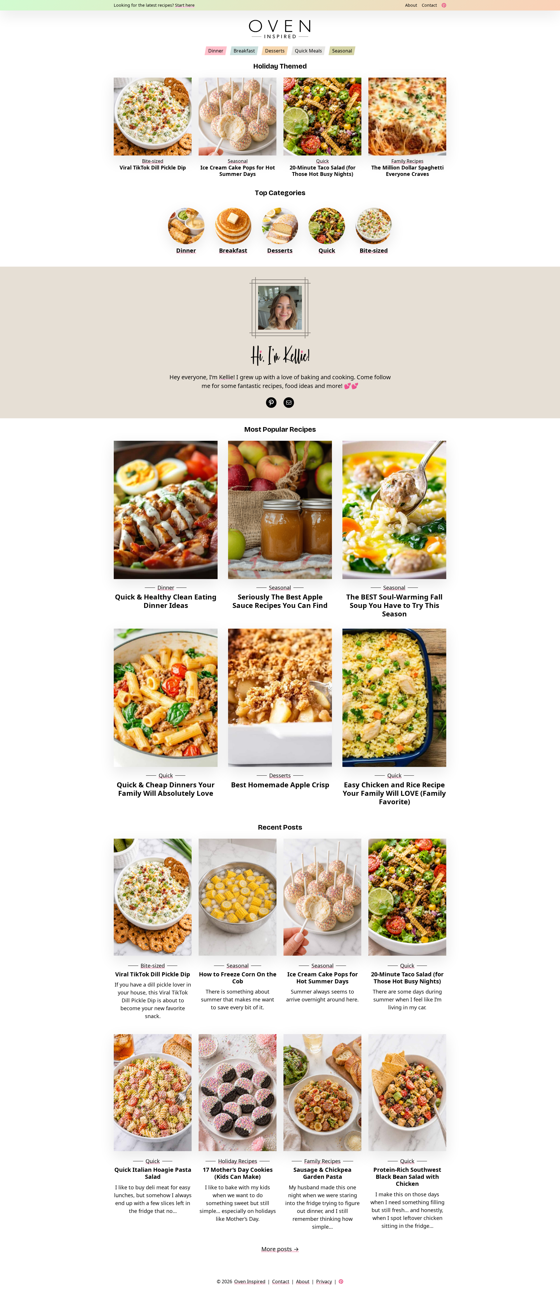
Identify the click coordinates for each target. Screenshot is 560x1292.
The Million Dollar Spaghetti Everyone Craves (407, 171)
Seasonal (238, 161)
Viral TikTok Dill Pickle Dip (153, 168)
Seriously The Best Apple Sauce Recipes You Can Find (280, 601)
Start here (185, 5)
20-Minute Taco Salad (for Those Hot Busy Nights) (323, 171)
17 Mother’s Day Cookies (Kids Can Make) (238, 1173)
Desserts (280, 250)
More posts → (280, 1249)
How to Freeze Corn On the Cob (237, 978)
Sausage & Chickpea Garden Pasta (322, 1173)
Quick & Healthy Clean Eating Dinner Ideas (165, 601)
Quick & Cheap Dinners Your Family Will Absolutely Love (166, 789)
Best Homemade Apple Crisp (280, 785)
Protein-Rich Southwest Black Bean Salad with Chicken (407, 1176)
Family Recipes (407, 161)
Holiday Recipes (237, 1161)
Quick (322, 161)
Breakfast (233, 250)
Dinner (186, 250)
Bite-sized (152, 161)
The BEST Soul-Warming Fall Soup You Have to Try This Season (394, 605)
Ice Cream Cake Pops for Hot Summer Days (237, 171)
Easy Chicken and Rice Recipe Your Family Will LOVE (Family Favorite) (394, 793)
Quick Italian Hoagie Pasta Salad (152, 1173)
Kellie (226, 377)
